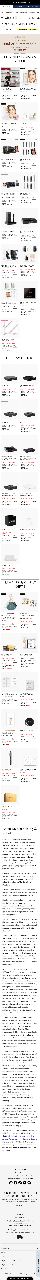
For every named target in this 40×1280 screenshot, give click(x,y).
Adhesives (32, 12)
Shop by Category (21, 12)
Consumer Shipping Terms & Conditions (20, 1232)
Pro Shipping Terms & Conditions (20, 1230)
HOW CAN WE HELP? (18, 1278)
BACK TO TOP (20, 1159)
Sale (2, 12)
